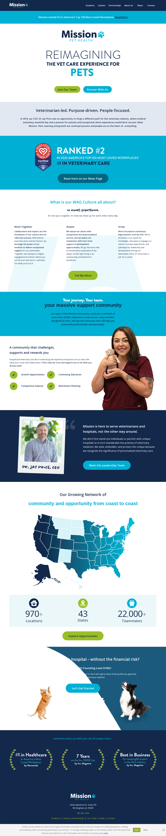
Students (55, 818)
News (102, 818)
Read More (121, 17)
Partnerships (78, 818)
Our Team (92, 818)
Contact (111, 818)
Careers (66, 818)
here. (106, 833)
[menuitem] (90, 5)
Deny (146, 830)
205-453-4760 (83, 813)
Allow (137, 830)
